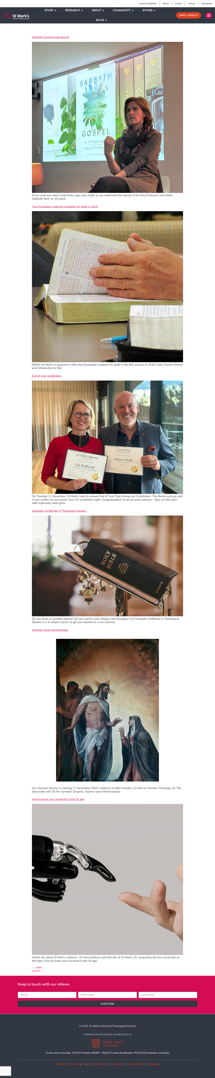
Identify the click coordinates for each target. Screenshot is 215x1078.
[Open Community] (133, 10)
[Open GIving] (154, 10)
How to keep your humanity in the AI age (58, 799)
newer (38, 971)
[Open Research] (82, 10)
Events (178, 3)
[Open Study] (55, 10)
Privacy (74, 1064)
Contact (61, 1064)
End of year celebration (47, 376)
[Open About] (103, 10)
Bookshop (207, 3)
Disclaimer (101, 1064)
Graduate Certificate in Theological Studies (59, 511)
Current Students (147, 3)
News (166, 3)
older (37, 967)
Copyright (118, 1064)
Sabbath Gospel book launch (50, 37)
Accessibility (136, 1064)
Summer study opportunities (50, 630)
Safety (86, 1064)
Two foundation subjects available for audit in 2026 (65, 206)
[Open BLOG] (106, 20)
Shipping (153, 1064)
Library (191, 3)
